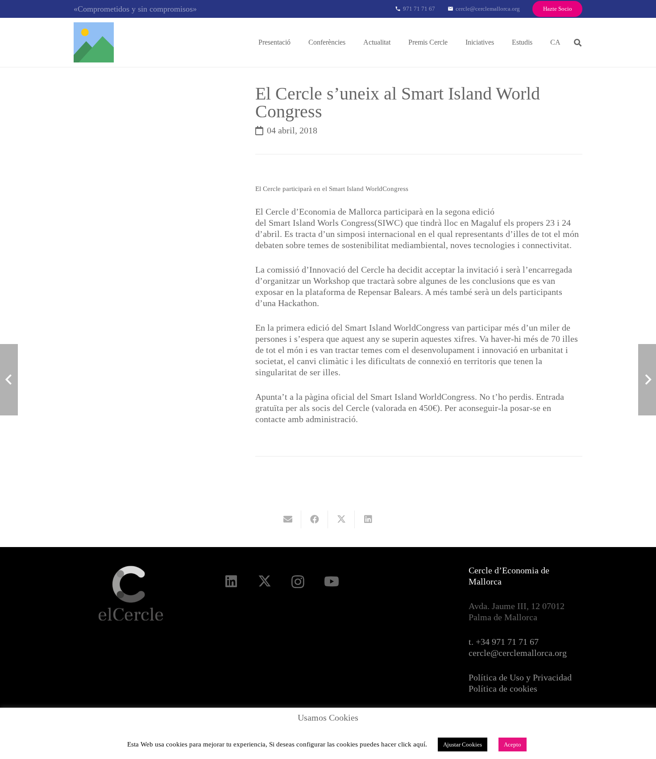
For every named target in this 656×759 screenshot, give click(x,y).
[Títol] (94, 42)
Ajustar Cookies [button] (462, 744)
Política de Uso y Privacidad (520, 677)
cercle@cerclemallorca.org (518, 653)
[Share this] (314, 519)
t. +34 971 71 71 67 (504, 642)
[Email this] (287, 519)
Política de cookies (503, 688)
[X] (264, 581)
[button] (297, 42)
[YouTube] (331, 581)
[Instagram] (298, 581)
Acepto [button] (512, 744)
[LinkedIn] (231, 581)
